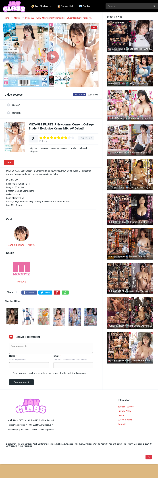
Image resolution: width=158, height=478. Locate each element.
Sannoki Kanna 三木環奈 (21, 244)
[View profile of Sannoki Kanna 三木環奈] (21, 234)
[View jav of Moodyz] (21, 269)
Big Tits (33, 148)
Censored (44, 148)
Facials (73, 148)
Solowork (83, 148)
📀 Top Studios (39, 6)
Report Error (80, 94)
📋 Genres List (65, 6)
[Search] (154, 6)
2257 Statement (125, 419)
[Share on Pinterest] (57, 293)
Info (9, 162)
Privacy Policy (124, 411)
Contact (122, 424)
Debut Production (59, 148)
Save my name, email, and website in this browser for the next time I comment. (50, 373)
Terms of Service (125, 406)
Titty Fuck (34, 151)
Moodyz (21, 281)
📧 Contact (85, 6)
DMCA (121, 415)
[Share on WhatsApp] (65, 293)
